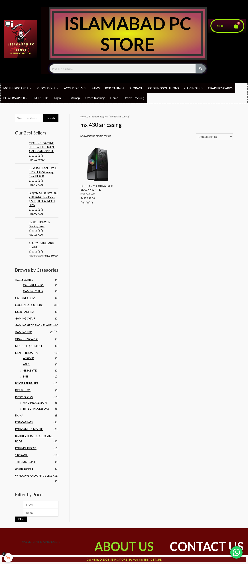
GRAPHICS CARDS (220, 88)
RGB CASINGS (114, 88)
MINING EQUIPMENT (28, 345)
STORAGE (136, 88)
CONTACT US (206, 546)
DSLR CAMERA (24, 311)
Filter (21, 519)
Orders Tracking (133, 97)
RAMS (96, 88)
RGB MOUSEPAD (25, 448)
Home (114, 97)
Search (51, 118)
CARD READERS (33, 285)
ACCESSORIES (73, 88)
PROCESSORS (46, 88)
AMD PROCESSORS (35, 402)
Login (57, 97)
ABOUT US (124, 546)
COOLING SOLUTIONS (163, 88)
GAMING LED (193, 88)
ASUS (26, 364)
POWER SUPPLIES (15, 97)
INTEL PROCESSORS (36, 408)
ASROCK (28, 358)
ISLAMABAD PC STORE (127, 33)
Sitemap (75, 97)
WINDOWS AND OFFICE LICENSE (36, 475)
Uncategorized (24, 468)
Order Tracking (95, 97)
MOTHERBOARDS (15, 88)
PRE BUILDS (40, 97)
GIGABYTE (30, 370)
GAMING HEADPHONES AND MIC (36, 325)
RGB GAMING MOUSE (29, 429)
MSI (25, 376)
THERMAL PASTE (26, 462)
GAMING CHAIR (33, 291)
